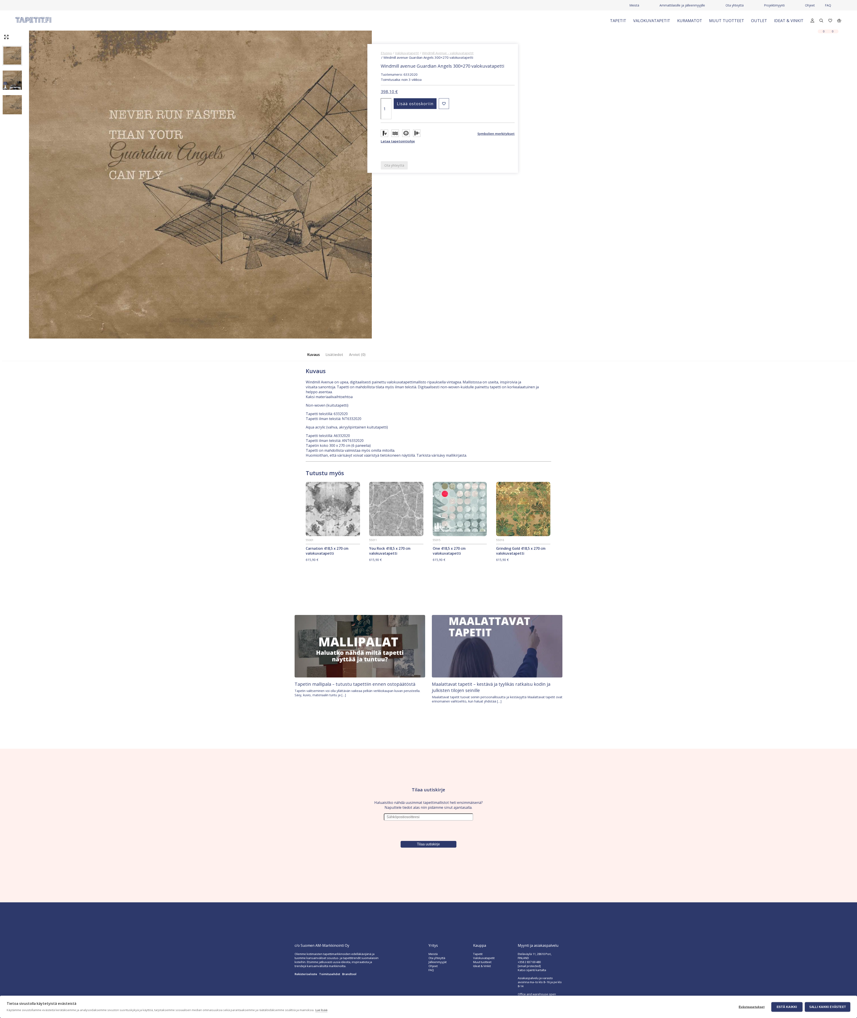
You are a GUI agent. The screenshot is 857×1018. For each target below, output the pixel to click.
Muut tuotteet (726, 20)
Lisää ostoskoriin (415, 103)
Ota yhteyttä (735, 5)
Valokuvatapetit (651, 20)
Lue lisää (321, 1010)
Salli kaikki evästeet (827, 1007)
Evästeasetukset (752, 1007)
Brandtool (349, 974)
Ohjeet (810, 5)
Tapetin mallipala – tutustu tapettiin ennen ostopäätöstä (355, 684)
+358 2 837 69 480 (529, 962)
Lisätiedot (334, 354)
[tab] (314, 354)
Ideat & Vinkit (788, 20)
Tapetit (618, 20)
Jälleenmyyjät (437, 962)
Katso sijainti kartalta (532, 970)
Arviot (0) (357, 354)
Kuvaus (313, 354)
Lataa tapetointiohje (398, 141)
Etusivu (386, 53)
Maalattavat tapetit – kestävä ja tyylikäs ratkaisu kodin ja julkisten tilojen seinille (491, 687)
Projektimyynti (774, 5)
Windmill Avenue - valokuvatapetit (448, 53)
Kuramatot (689, 20)
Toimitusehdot (329, 974)
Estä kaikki (787, 1007)
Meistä (634, 5)
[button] (444, 103)
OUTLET (759, 20)
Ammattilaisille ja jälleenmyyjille (682, 5)
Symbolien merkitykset (496, 133)
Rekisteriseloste (306, 974)
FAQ (828, 5)
